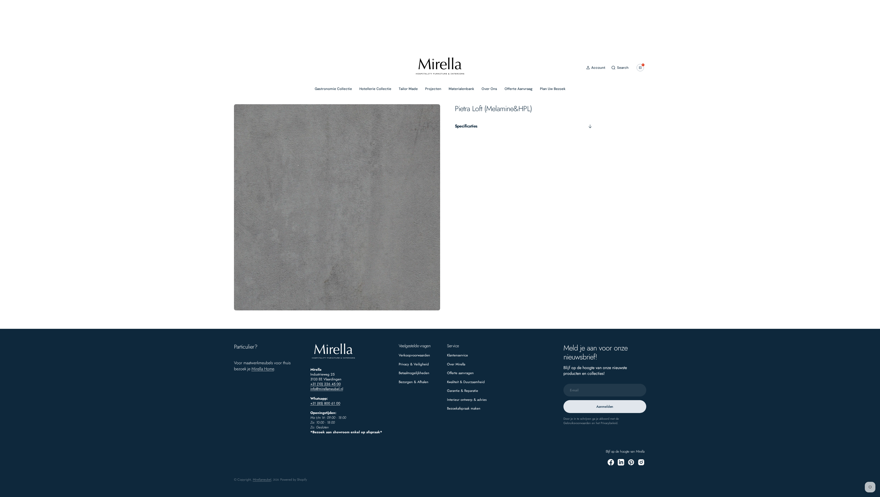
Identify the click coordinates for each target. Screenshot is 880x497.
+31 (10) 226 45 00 (325, 384)
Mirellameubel (262, 479)
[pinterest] (631, 462)
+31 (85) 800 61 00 (325, 403)
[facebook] (611, 462)
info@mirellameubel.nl (326, 388)
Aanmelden (604, 406)
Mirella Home (262, 369)
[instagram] (641, 462)
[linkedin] (621, 462)
